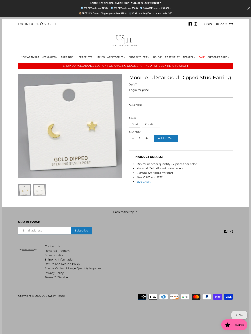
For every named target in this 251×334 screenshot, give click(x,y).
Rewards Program (57, 250)
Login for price (216, 24)
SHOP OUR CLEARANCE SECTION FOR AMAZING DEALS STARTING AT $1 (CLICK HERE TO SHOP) (125, 65)
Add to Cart (166, 138)
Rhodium (151, 124)
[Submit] (41, 24)
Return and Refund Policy (62, 264)
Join (34, 24)
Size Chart (143, 181)
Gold (135, 124)
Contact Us (52, 246)
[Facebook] (190, 23)
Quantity (135, 131)
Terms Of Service (56, 277)
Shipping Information (59, 259)
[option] (24, 190)
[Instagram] (195, 23)
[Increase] (146, 138)
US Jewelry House (53, 295)
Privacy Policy (54, 273)
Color (132, 117)
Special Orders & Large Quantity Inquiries (73, 268)
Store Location (54, 255)
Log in (23, 24)
